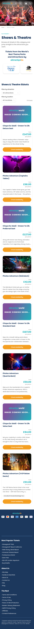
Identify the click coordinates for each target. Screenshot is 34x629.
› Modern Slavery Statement (11, 605)
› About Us (5, 577)
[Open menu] (16, 3)
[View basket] (26, 3)
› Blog (3, 586)
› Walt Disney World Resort (10, 550)
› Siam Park (5, 558)
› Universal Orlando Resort (10, 552)
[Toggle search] (20, 3)
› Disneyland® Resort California (12, 547)
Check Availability (17, 149)
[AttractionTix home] (8, 3)
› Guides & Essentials (8, 575)
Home (3, 27)
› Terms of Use (6, 597)
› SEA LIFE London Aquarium (10, 560)
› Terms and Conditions (9, 595)
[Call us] (30, 3)
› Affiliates (5, 611)
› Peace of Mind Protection (10, 603)
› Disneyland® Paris (8, 544)
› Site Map (5, 572)
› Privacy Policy (7, 600)
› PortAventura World (8, 555)
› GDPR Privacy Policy (9, 608)
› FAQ (3, 583)
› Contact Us (6, 580)
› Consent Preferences (9, 613)
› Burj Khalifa (6, 563)
